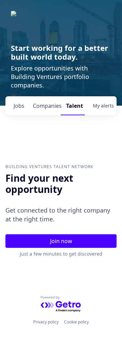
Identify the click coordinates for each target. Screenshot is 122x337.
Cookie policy (76, 322)
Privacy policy (46, 322)
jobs (19, 106)
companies (47, 106)
